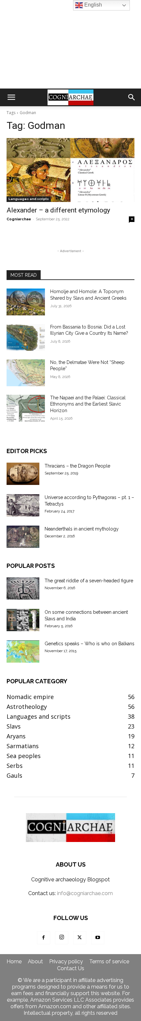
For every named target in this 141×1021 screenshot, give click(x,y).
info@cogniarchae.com (85, 893)
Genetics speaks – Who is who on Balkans (89, 643)
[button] (11, 97)
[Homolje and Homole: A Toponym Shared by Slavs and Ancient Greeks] (26, 302)
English (92, 5)
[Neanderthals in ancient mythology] (23, 537)
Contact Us (70, 968)
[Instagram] (61, 937)
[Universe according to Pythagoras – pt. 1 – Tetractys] (23, 505)
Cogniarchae (19, 219)
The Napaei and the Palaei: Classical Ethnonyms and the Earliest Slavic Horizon (88, 404)
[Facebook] (43, 937)
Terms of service (109, 962)
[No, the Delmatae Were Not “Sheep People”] (26, 372)
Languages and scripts (29, 199)
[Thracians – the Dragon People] (23, 474)
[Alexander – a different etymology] (70, 170)
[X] (79, 937)
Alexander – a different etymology (58, 210)
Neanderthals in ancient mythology (82, 528)
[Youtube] (97, 937)
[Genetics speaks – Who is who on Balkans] (23, 651)
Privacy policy (66, 962)
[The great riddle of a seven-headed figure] (23, 588)
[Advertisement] (70, 44)
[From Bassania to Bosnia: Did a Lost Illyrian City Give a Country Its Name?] (26, 337)
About (35, 962)
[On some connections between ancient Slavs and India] (23, 620)
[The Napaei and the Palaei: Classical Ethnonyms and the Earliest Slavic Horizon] (26, 408)
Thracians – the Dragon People (77, 466)
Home (14, 962)
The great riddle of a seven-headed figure (89, 580)
